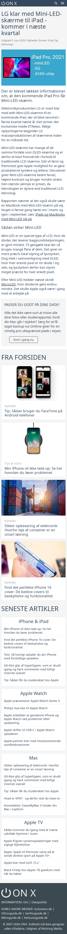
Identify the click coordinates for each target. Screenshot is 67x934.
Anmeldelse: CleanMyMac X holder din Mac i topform (30, 807)
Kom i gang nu (23, 340)
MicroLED (8, 284)
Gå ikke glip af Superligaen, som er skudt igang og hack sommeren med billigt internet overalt (32, 669)
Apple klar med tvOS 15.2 (21, 863)
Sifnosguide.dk (11, 913)
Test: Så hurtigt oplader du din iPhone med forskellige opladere (30, 656)
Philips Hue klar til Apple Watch (25, 708)
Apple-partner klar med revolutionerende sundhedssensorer (32, 743)
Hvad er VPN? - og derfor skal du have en (32, 798)
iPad (51, 40)
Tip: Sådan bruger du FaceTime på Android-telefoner (33, 412)
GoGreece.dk (43, 909)
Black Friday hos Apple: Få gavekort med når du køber (32, 872)
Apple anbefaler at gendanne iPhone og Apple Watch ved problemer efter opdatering (31, 719)
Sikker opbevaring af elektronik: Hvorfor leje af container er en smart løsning (31, 530)
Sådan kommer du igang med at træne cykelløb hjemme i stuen (31, 832)
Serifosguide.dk (36, 913)
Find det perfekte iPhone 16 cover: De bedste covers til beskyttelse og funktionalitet (29, 591)
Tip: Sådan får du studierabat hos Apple (31, 680)
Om (25, 902)
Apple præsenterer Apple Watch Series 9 (32, 701)
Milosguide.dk (11, 918)
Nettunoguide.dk (36, 918)
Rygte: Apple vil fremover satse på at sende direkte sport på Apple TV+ (29, 854)
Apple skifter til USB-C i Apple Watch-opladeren (29, 732)
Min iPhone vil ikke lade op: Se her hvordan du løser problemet (33, 470)
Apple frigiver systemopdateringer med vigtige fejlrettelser (31, 843)
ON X (11, 3)
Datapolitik (39, 902)
